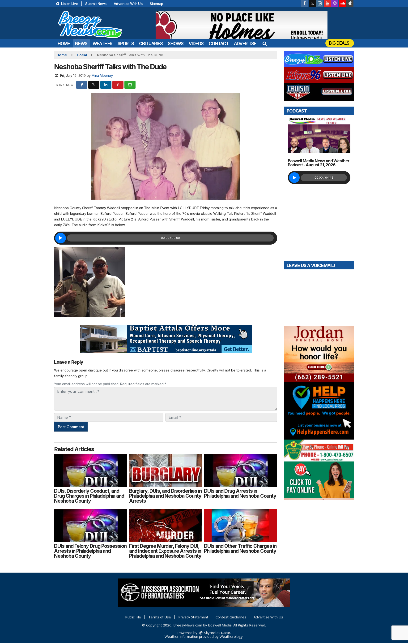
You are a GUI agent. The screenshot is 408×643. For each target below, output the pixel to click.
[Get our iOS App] (349, 3)
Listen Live (69, 3)
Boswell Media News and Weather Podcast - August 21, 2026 (318, 163)
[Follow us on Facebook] (304, 3)
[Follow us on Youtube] (327, 3)
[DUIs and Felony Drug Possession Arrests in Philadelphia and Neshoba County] (90, 525)
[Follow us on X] (312, 3)
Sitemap (156, 3)
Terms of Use (159, 617)
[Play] (60, 238)
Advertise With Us (128, 3)
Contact (219, 43)
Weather (102, 43)
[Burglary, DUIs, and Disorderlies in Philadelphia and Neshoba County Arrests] (165, 470)
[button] (264, 43)
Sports (126, 43)
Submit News (95, 3)
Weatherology (231, 636)
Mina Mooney (102, 75)
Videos (196, 43)
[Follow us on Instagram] (319, 3)
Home (64, 43)
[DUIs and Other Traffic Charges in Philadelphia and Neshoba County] (240, 525)
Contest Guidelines (231, 617)
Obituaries (151, 43)
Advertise (245, 43)
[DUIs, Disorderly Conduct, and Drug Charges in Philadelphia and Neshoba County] (90, 470)
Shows (175, 43)
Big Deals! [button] (339, 43)
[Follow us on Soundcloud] (342, 3)
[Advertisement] (241, 25)
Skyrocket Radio (216, 632)
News (81, 43)
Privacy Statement (193, 617)
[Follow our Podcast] (334, 3)
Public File (133, 617)
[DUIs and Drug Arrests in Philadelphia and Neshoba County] (240, 470)
